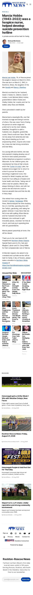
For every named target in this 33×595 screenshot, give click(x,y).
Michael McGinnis (14, 41)
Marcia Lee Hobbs (8, 77)
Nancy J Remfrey (20, 87)
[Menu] (30, 4)
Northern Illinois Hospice (20, 241)
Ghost (21, 545)
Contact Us (26, 537)
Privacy (10, 537)
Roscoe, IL (5, 12)
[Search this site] (27, 4)
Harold (8, 87)
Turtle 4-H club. (15, 166)
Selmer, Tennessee (16, 201)
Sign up (5, 533)
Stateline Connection (22, 541)
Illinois (17, 537)
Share (6, 46)
